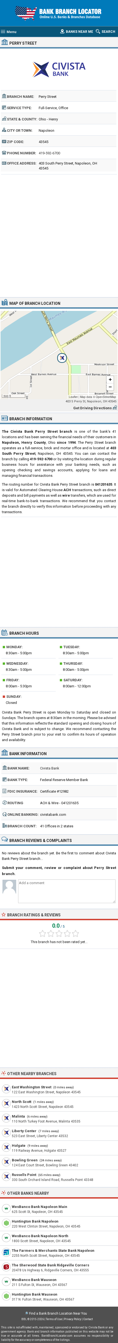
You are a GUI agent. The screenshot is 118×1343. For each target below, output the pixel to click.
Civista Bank (49, 768)
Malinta (18, 1116)
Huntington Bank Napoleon (35, 1221)
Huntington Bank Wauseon (34, 1294)
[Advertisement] (59, 235)
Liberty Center (24, 1131)
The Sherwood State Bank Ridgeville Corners (50, 1265)
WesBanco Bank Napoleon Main (39, 1207)
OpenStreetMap (106, 397)
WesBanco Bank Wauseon (34, 1280)
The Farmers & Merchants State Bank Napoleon (53, 1250)
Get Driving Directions (92, 408)
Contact (88, 1319)
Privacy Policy (72, 1319)
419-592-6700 (49, 153)
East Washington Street (31, 1087)
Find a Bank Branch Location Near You (58, 1313)
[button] (59, 355)
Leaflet (73, 397)
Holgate (19, 1145)
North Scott (21, 1102)
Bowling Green (25, 1160)
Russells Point (24, 1175)
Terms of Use (54, 1319)
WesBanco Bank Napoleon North (40, 1236)
